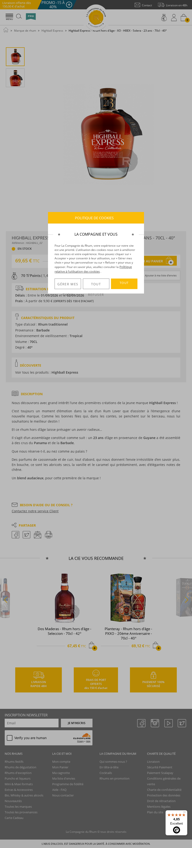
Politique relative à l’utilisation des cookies (93, 269)
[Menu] (184, 813)
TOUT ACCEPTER (124, 285)
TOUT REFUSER (96, 285)
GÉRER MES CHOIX (67, 285)
